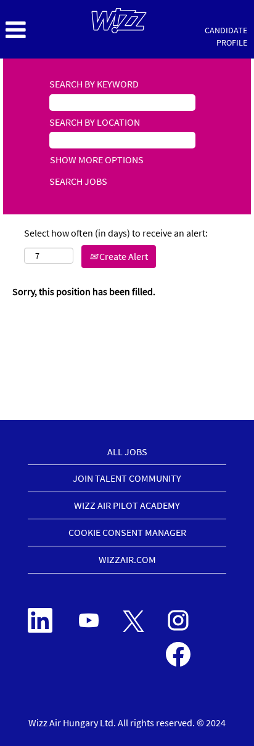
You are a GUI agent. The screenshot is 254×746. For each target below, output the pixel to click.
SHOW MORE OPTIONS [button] (97, 159)
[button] (42, 30)
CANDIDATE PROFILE (226, 36)
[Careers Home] (119, 20)
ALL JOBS (127, 451)
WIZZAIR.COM (127, 559)
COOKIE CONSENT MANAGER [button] (127, 532)
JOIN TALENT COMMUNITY (127, 478)
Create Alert (122, 256)
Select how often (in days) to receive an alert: (116, 233)
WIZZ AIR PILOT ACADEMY (127, 505)
